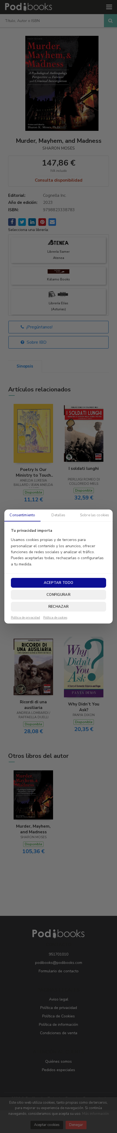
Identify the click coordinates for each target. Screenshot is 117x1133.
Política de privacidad (25, 618)
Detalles (58, 515)
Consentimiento (22, 515)
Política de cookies (55, 618)
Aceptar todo (58, 582)
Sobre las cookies (94, 515)
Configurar (58, 594)
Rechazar (58, 606)
